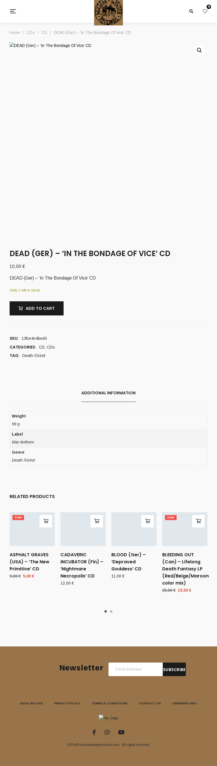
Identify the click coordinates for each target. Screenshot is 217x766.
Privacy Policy (67, 703)
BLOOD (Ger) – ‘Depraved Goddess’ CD (128, 561)
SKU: (14, 338)
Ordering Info (184, 703)
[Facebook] (94, 732)
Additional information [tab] (108, 393)
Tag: (14, 355)
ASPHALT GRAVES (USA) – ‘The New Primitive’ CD (29, 561)
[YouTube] (121, 732)
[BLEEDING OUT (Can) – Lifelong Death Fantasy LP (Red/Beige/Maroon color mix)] (184, 529)
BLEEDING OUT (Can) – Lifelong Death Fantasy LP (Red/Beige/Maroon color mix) (185, 568)
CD (42, 347)
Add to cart (40, 308)
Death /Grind (33, 355)
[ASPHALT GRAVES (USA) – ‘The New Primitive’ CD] (32, 529)
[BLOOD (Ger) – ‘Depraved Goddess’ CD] (134, 529)
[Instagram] (107, 732)
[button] (199, 50)
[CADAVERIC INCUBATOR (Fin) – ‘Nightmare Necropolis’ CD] (83, 529)
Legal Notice (31, 703)
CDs (51, 347)
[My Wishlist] (205, 11)
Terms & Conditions (109, 703)
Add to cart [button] (46, 521)
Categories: (23, 347)
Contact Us (150, 703)
